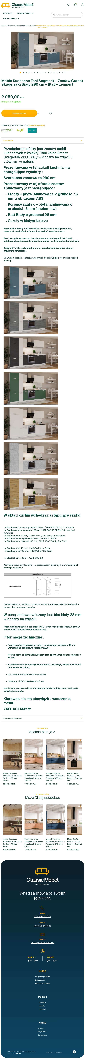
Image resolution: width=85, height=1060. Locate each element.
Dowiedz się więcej (37, 125)
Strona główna (7, 25)
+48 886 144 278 (42, 916)
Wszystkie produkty (42, 977)
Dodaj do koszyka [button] (9, 754)
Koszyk (41, 1028)
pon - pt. (32, 957)
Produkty (8, 13)
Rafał (42, 913)
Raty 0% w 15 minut (42, 983)
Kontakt (42, 1006)
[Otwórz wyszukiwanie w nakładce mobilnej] (67, 15)
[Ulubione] (68, 4)
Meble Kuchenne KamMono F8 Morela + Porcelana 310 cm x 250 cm (33, 777)
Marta (42, 923)
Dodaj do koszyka (19, 113)
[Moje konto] (82, 4)
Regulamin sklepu (49, 1052)
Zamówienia (42, 1035)
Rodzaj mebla (10, 18)
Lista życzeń (40, 980)
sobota (50, 957)
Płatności (42, 1009)
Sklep (42, 971)
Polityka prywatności (59, 1052)
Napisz (42, 939)
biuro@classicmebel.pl (42, 942)
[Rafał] (42, 908)
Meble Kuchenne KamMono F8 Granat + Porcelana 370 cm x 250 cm (55, 777)
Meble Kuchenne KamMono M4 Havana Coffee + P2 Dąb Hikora (12, 777)
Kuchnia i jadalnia (20, 25)
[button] (20, 72)
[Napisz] (42, 934)
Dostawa (42, 1003)
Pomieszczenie (24, 13)
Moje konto (42, 1032)
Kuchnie (32, 25)
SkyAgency (18, 1053)
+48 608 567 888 (42, 925)
